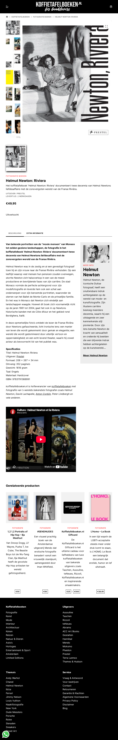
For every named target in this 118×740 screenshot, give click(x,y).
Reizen (9, 635)
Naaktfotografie (14, 704)
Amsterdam (12, 654)
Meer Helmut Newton (95, 355)
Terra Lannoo (70, 657)
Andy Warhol (13, 678)
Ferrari (9, 693)
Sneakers (11, 727)
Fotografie (11, 612)
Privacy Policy (70, 700)
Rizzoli (66, 620)
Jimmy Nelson (13, 696)
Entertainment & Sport (18, 650)
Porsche (10, 715)
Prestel (21, 193)
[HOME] (7, 17)
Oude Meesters (14, 712)
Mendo (66, 642)
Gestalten (68, 635)
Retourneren (69, 689)
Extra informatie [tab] (34, 233)
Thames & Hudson (72, 661)
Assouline (68, 612)
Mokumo (67, 646)
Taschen (67, 616)
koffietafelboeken (61, 386)
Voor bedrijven (71, 681)
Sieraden (10, 723)
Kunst (9, 616)
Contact (67, 685)
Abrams (67, 627)
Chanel (9, 681)
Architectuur (12, 627)
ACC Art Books (71, 631)
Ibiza (8, 689)
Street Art (11, 731)
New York (11, 708)
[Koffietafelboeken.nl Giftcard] (72, 507)
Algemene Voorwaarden (76, 696)
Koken (9, 631)
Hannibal (67, 638)
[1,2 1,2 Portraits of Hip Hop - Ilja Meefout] (17, 507)
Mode (9, 620)
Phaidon (67, 650)
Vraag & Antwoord (73, 678)
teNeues (67, 623)
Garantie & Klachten (73, 693)
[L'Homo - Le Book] (100, 507)
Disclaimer (68, 704)
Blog (65, 708)
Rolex (9, 719)
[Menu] (7, 6)
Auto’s (9, 642)
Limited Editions (14, 657)
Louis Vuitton (13, 700)
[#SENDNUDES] (45, 507)
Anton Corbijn (43, 393)
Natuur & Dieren (14, 638)
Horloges (11, 646)
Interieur (10, 623)
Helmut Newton (14, 685)
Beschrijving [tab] (14, 233)
